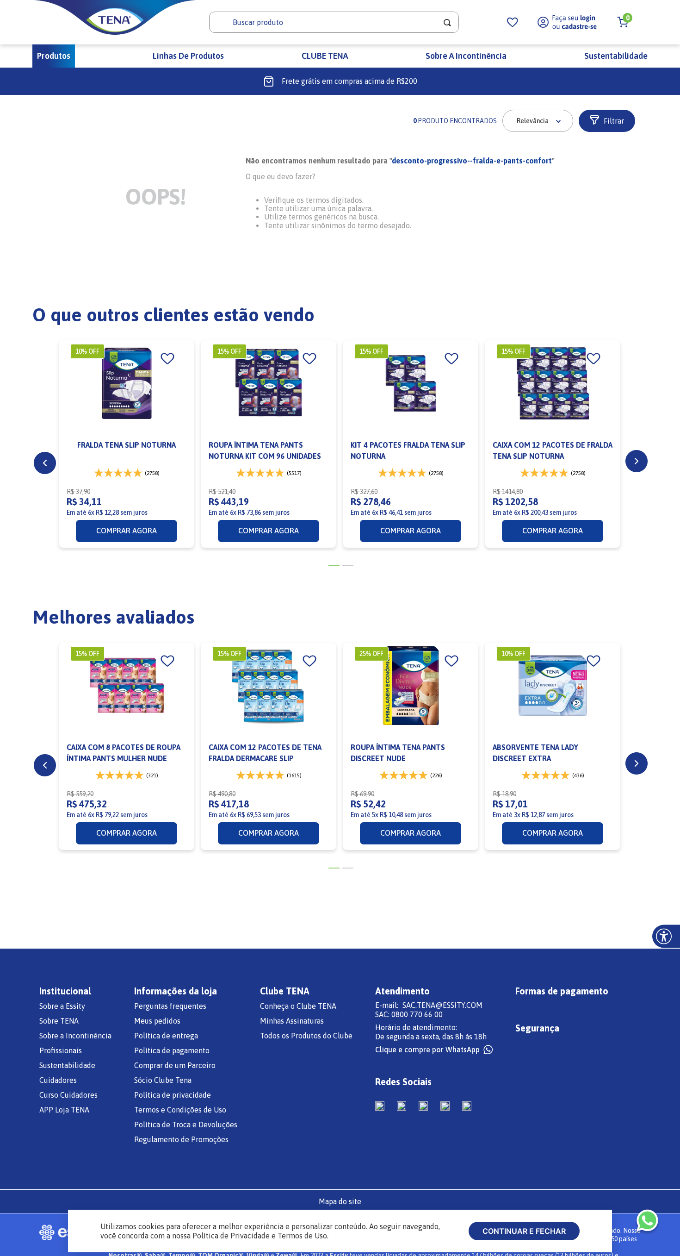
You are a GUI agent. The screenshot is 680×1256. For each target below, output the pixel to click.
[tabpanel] (127, 444)
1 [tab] (333, 570)
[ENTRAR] (568, 22)
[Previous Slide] (45, 463)
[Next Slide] (636, 461)
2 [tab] (347, 570)
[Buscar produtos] (447, 22)
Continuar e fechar (524, 1231)
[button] (607, 121)
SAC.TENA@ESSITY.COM (442, 1005)
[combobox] (334, 22)
